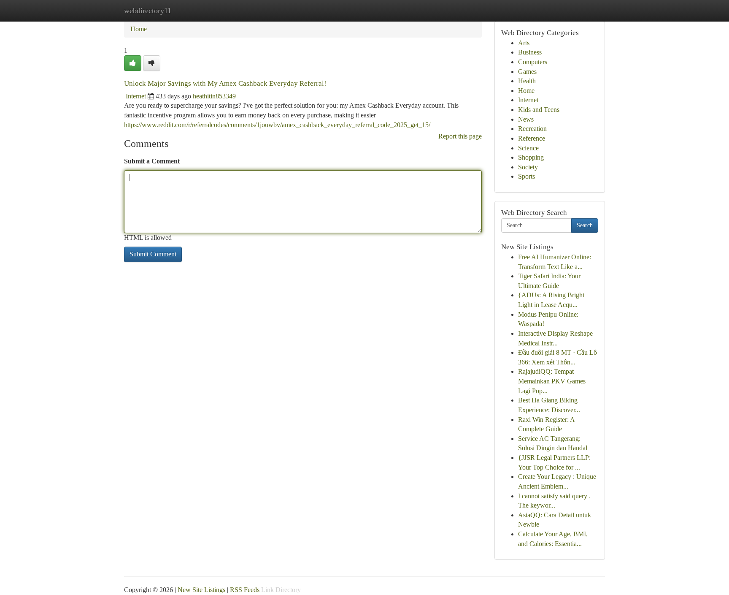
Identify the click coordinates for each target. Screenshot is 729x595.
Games (527, 71)
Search (585, 225)
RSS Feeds (244, 589)
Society (528, 167)
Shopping (531, 157)
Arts (523, 42)
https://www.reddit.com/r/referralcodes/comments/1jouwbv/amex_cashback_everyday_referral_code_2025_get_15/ (277, 124)
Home (138, 29)
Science (528, 148)
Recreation (532, 128)
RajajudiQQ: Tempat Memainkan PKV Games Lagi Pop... (552, 381)
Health (527, 80)
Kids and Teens (538, 109)
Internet (136, 96)
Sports (526, 176)
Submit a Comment (152, 161)
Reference (531, 138)
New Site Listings (201, 589)
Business (530, 52)
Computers (532, 61)
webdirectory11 (147, 10)
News (526, 119)
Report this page (460, 136)
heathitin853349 (214, 96)
